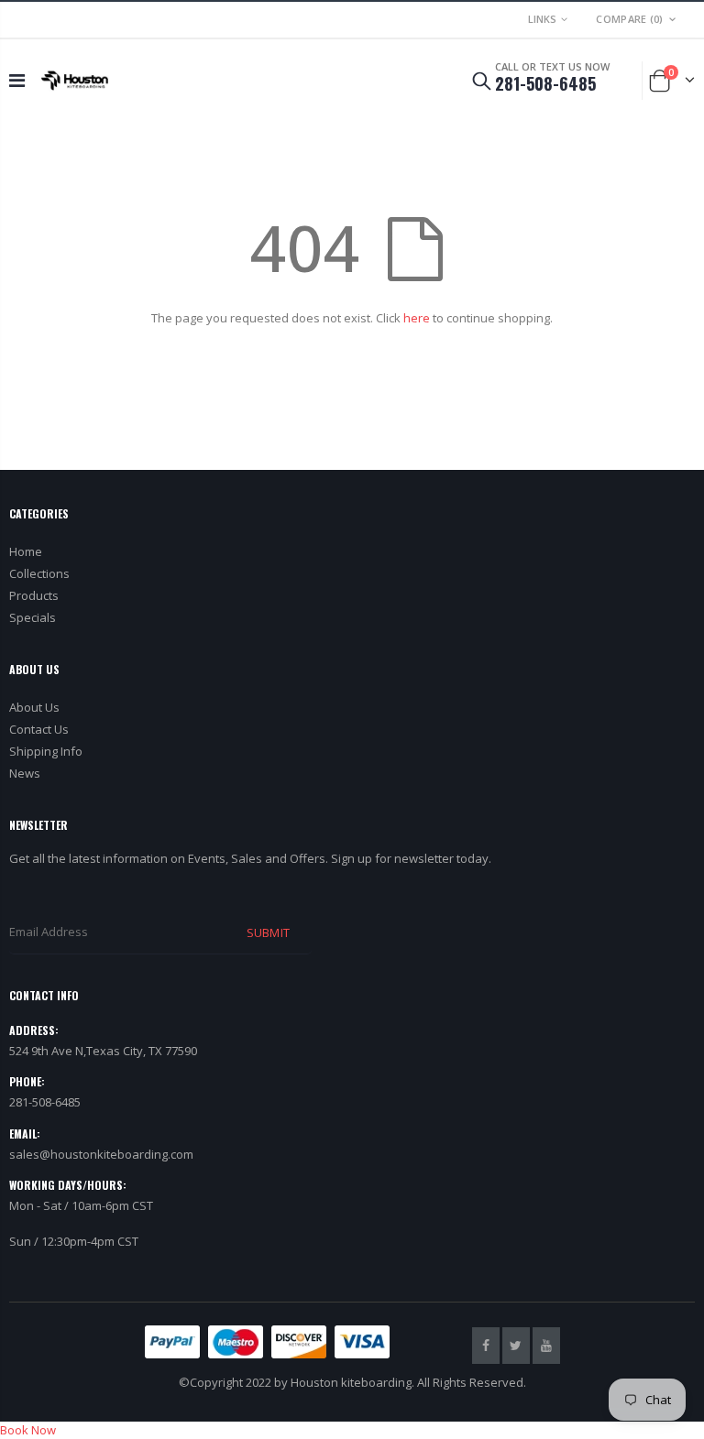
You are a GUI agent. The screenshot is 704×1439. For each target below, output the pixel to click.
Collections (39, 573)
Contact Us (39, 729)
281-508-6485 (545, 83)
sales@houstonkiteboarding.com (101, 1154)
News (24, 773)
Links (542, 19)
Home (25, 551)
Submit (268, 932)
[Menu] (17, 80)
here (416, 318)
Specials (32, 617)
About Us (34, 707)
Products (34, 595)
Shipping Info (45, 751)
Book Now (28, 1430)
